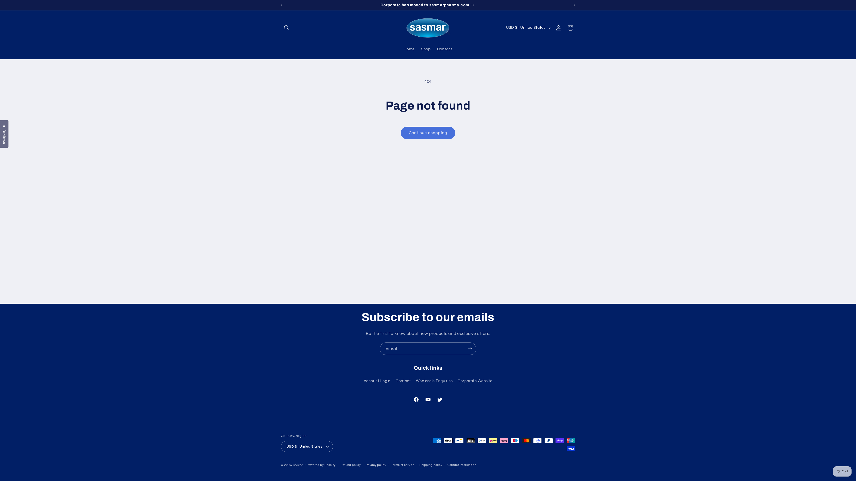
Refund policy (351, 465)
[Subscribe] (470, 348)
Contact (403, 381)
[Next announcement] (574, 5)
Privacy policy (376, 465)
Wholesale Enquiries (434, 381)
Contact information (461, 465)
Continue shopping (428, 133)
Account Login (377, 381)
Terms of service (402, 465)
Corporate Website (475, 381)
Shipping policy (431, 465)
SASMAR (299, 465)
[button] (287, 28)
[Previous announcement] (282, 5)
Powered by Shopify (321, 465)
